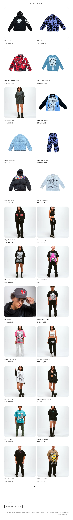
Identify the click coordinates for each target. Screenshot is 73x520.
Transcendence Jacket (44, 399)
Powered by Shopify (24, 512)
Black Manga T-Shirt (10, 279)
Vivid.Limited (15, 512)
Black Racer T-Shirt (10, 479)
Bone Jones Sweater (43, 80)
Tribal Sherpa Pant (42, 160)
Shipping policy (64, 512)
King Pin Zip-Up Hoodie (11, 240)
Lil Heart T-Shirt (9, 399)
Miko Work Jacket (42, 120)
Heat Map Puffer (9, 200)
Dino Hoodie (8, 41)
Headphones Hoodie (43, 439)
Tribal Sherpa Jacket (43, 41)
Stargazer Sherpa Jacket (11, 80)
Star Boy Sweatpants (43, 359)
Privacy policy (44, 512)
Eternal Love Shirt (42, 200)
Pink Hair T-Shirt (42, 279)
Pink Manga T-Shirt (10, 359)
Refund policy (35, 512)
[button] (5, 3)
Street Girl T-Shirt (9, 120)
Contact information (63, 514)
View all (36, 487)
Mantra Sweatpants (43, 240)
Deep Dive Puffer (9, 160)
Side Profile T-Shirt (43, 319)
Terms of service (54, 512)
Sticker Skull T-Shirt (43, 479)
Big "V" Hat (7, 319)
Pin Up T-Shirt (8, 439)
